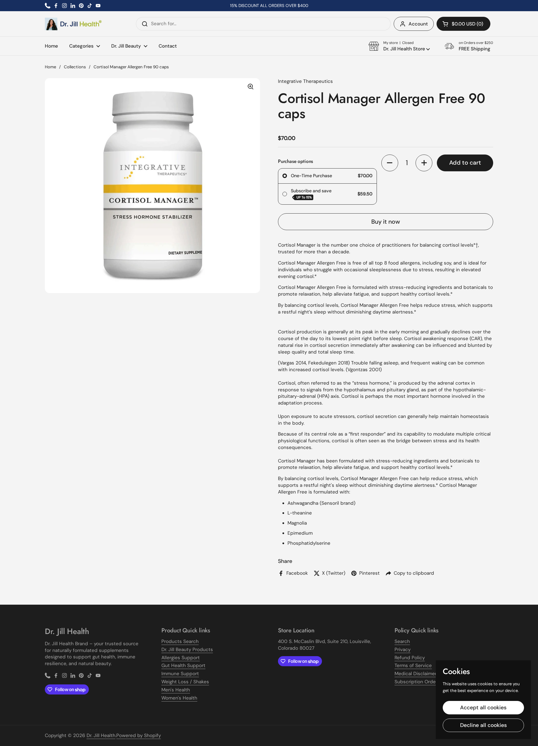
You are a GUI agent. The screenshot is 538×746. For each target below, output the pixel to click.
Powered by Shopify (138, 735)
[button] (463, 24)
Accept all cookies (483, 707)
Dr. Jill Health (101, 735)
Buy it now (385, 222)
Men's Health (175, 690)
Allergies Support (180, 657)
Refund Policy (410, 657)
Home (50, 67)
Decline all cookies (483, 725)
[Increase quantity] (424, 163)
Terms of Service (413, 665)
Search (402, 641)
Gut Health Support (183, 665)
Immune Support (180, 673)
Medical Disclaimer (416, 673)
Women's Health (179, 698)
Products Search (180, 641)
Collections (75, 67)
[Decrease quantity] (389, 163)
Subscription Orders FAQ (422, 682)
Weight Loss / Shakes (185, 682)
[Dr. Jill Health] (73, 24)
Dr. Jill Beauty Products (187, 649)
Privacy (403, 649)
